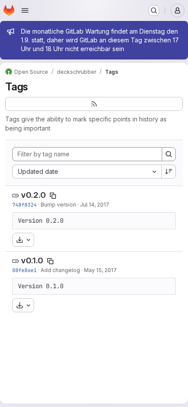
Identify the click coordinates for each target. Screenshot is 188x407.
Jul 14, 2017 (94, 204)
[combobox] (86, 172)
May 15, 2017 (100, 270)
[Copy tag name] (53, 195)
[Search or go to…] (154, 10)
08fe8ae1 (24, 270)
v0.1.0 (32, 260)
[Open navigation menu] (25, 10)
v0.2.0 (33, 195)
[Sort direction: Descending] (169, 172)
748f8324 (24, 204)
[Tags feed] (94, 104)
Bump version (58, 204)
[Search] (169, 154)
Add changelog (60, 270)
